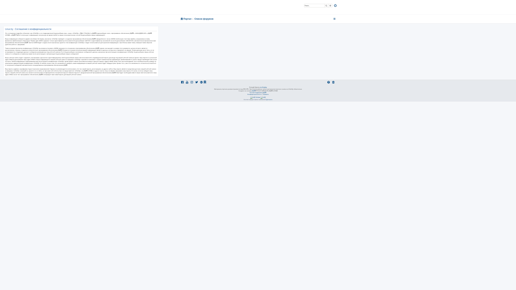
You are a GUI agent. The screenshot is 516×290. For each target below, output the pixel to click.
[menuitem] (335, 6)
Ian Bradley (263, 87)
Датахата (269, 99)
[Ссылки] (334, 18)
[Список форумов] (200, 7)
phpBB (253, 91)
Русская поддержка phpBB (258, 92)
